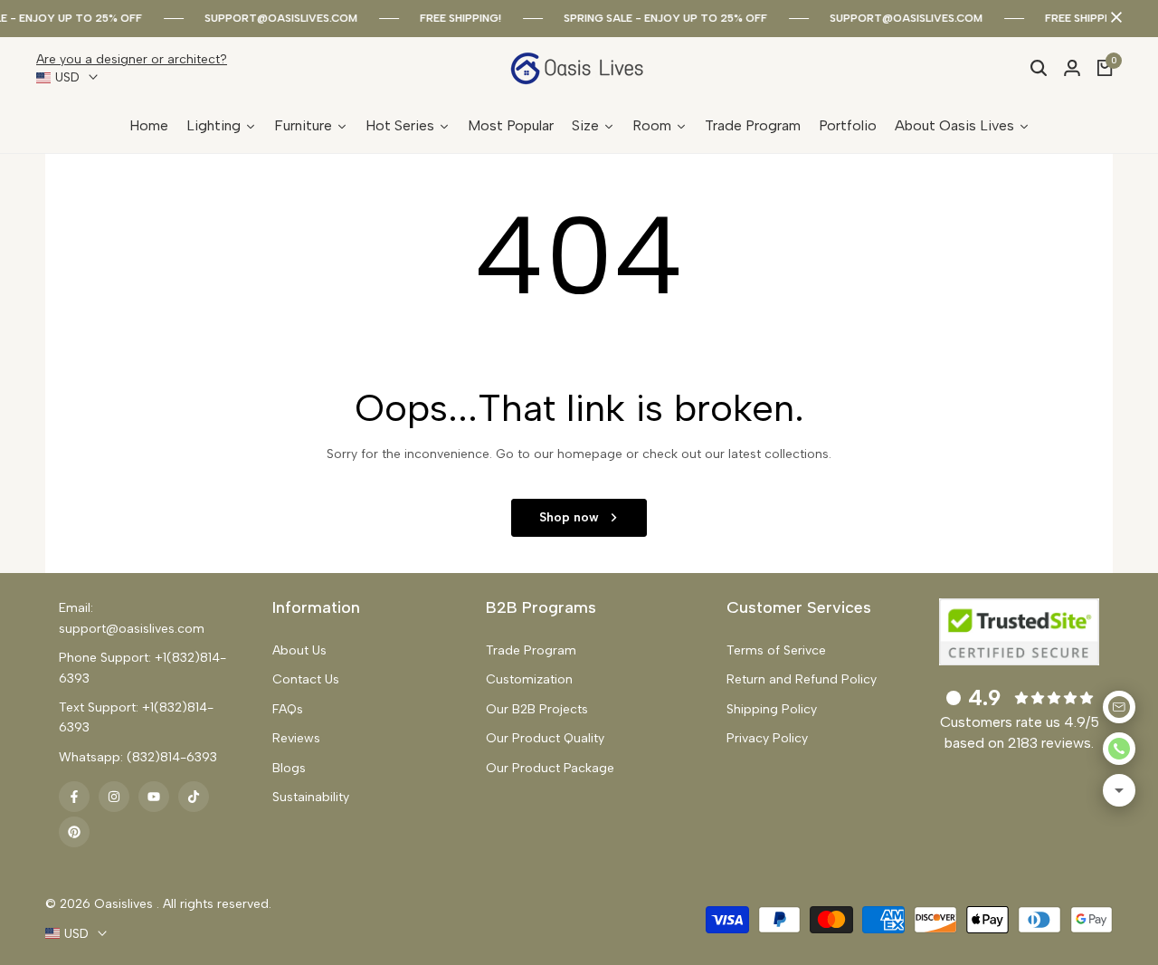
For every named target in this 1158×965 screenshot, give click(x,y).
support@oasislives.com (280, 18)
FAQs (287, 709)
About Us (299, 650)
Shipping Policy (771, 709)
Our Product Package (550, 768)
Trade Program (531, 650)
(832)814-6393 (172, 757)
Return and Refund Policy (801, 679)
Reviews (296, 738)
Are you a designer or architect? (131, 59)
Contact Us (305, 679)
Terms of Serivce (776, 650)
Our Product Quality (545, 738)
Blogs (289, 768)
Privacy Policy (767, 738)
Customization (529, 679)
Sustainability (310, 797)
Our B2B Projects (537, 709)
